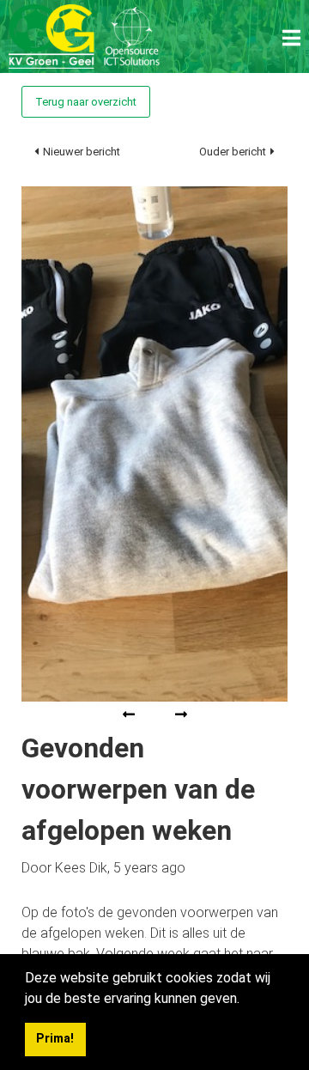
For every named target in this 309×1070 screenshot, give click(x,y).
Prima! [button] (55, 1038)
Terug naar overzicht (85, 101)
